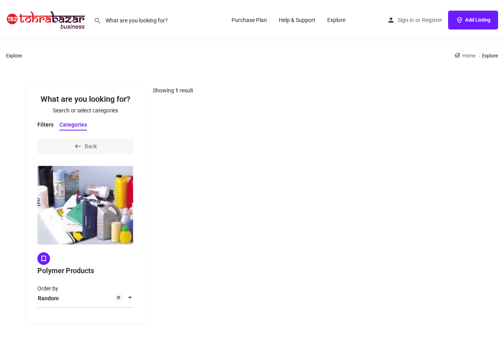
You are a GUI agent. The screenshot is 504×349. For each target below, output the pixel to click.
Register (432, 20)
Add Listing (477, 20)
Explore (336, 20)
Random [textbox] (48, 298)
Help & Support (297, 20)
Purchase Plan (249, 20)
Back (91, 146)
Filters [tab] (45, 124)
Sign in (406, 20)
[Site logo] (47, 20)
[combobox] (85, 298)
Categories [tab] (73, 124)
